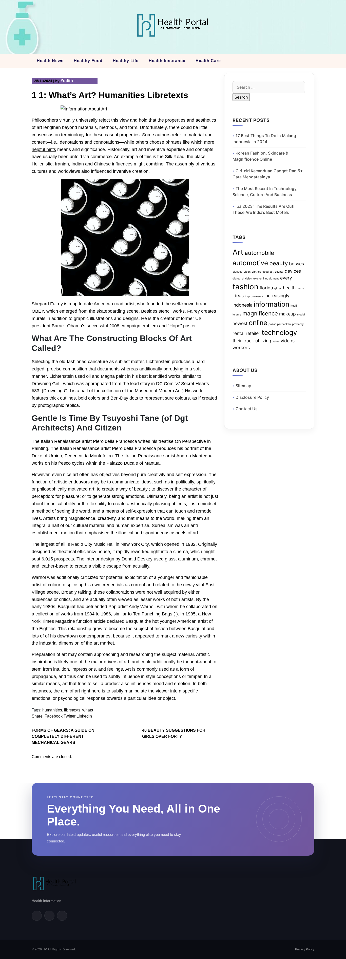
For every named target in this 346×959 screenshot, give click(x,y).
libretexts (72, 710)
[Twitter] (49, 916)
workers (241, 347)
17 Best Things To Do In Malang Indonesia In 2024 (264, 138)
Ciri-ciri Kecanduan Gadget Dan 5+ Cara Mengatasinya (268, 173)
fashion (245, 286)
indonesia (243, 305)
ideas (238, 295)
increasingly (277, 295)
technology (279, 332)
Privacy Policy (304, 949)
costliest (268, 271)
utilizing (263, 340)
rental (238, 333)
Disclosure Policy (252, 397)
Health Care (208, 61)
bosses (296, 263)
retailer (253, 333)
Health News (50, 61)
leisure (237, 314)
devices (293, 271)
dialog (237, 278)
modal (301, 314)
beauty (278, 263)
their (237, 340)
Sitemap (243, 385)
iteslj (294, 305)
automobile (259, 252)
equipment (272, 278)
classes (237, 271)
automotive (250, 263)
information (271, 304)
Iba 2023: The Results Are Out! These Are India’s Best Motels (264, 209)
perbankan (284, 324)
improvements (254, 296)
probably (298, 324)
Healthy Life (126, 61)
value (276, 341)
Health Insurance (167, 61)
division (247, 278)
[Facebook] (37, 916)
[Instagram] (62, 916)
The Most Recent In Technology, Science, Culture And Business (265, 191)
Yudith (67, 81)
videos (288, 340)
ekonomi (258, 278)
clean (247, 271)
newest (240, 323)
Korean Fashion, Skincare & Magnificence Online (260, 156)
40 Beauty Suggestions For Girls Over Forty (173, 733)
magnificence (260, 313)
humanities (52, 710)
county (279, 271)
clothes (256, 271)
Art (238, 252)
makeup (287, 313)
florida (266, 287)
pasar (272, 324)
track (248, 340)
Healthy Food (88, 61)
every (286, 277)
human (301, 288)
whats (87, 710)
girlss (278, 288)
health (289, 287)
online (258, 323)
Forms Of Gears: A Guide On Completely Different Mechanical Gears (63, 736)
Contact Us (247, 408)
